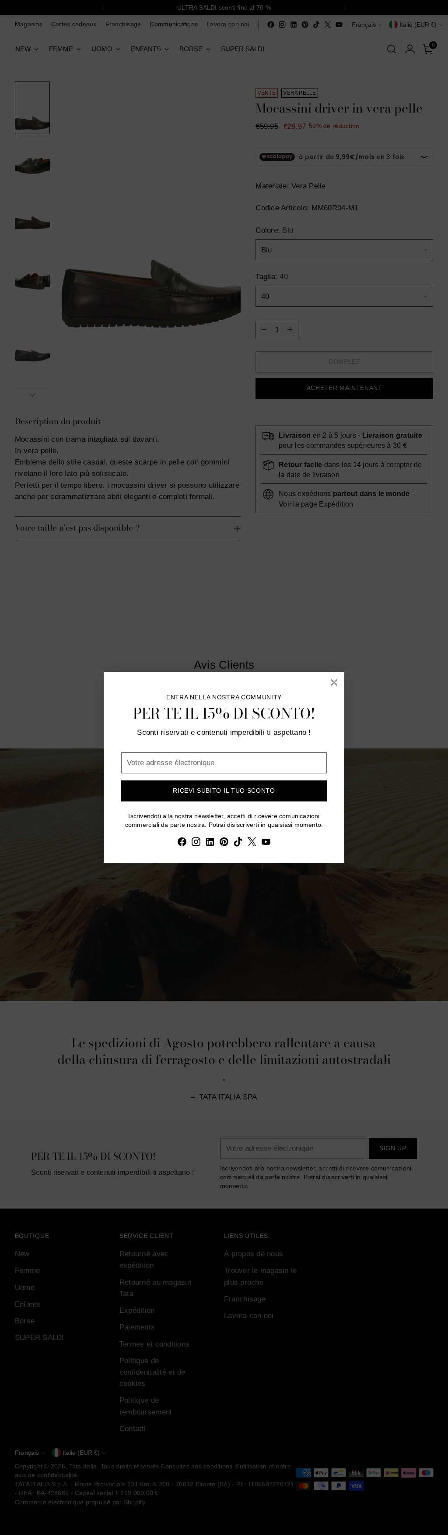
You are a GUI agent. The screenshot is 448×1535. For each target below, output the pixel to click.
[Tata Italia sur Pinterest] (224, 843)
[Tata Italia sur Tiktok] (238, 843)
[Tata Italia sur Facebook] (182, 843)
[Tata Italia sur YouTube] (266, 843)
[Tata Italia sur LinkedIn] (210, 843)
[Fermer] (334, 682)
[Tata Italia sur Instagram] (196, 843)
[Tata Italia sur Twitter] (252, 843)
